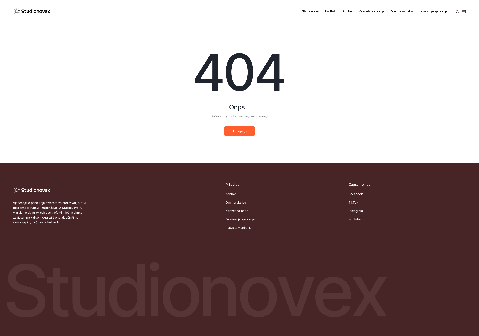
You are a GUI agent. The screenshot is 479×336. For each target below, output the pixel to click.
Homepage (239, 131)
